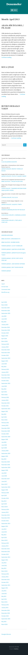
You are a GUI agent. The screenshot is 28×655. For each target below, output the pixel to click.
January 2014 (4, 512)
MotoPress (16, 648)
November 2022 (5, 378)
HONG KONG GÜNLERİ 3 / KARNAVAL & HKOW (13, 215)
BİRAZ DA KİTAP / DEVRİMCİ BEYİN (10, 242)
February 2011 (5, 604)
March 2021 (4, 420)
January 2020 (4, 450)
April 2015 (4, 495)
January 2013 (4, 546)
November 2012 (5, 551)
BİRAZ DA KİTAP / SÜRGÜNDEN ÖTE (10, 239)
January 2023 (4, 372)
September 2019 (5, 453)
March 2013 (4, 540)
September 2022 (5, 383)
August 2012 (4, 560)
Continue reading (6, 57)
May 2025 (3, 321)
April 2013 (4, 537)
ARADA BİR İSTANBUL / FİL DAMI (12, 26)
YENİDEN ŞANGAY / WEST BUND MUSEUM (12, 267)
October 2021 (5, 406)
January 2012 (4, 576)
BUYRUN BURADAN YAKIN (10, 107)
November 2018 (5, 464)
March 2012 (4, 571)
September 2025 (5, 313)
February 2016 (5, 492)
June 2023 (4, 364)
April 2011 (4, 599)
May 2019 (3, 459)
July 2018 (3, 473)
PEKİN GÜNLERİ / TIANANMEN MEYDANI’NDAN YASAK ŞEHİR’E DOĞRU (13, 189)
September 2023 (5, 358)
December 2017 (5, 478)
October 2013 (5, 520)
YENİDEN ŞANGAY (6, 271)
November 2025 (5, 310)
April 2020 (4, 448)
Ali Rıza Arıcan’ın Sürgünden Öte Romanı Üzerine (12, 179)
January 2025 (4, 324)
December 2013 (5, 515)
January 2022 (4, 400)
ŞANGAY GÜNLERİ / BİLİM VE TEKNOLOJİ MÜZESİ (12, 170)
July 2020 (3, 442)
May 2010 (3, 621)
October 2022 (5, 380)
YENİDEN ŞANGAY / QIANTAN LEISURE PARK (13, 249)
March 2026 (4, 305)
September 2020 (5, 436)
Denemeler (14, 4)
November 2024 (5, 330)
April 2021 (4, 417)
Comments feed (5, 289)
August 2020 (4, 439)
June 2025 (4, 319)
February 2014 (5, 509)
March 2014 (4, 506)
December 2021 (5, 403)
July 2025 (3, 316)
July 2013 (3, 529)
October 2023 (5, 355)
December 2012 (5, 548)
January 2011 (4, 607)
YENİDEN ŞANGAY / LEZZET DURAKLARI (11, 246)
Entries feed (4, 286)
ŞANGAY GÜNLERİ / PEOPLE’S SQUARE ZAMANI (13, 176)
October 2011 (5, 582)
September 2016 (5, 487)
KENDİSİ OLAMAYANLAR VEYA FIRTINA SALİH (13, 209)
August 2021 (4, 411)
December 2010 (5, 610)
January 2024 (4, 347)
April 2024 (4, 338)
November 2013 (5, 518)
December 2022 (5, 375)
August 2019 (4, 456)
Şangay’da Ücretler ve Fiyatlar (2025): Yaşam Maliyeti (13, 194)
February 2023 (5, 369)
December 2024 (5, 327)
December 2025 (5, 307)
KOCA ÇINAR (7, 67)
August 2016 (4, 490)
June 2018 (4, 476)
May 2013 (3, 534)
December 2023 (5, 350)
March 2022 (4, 394)
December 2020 (5, 428)
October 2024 (5, 333)
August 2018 (4, 470)
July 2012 (3, 562)
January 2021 (4, 425)
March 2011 (4, 602)
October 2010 (5, 616)
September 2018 (5, 467)
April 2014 (4, 504)
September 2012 (5, 557)
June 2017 (4, 481)
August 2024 (4, 335)
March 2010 (4, 624)
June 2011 (4, 593)
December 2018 (5, 462)
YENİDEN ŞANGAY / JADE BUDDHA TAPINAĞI (13, 264)
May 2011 (3, 596)
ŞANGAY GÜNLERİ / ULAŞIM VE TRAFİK (11, 204)
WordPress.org (5, 292)
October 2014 (5, 498)
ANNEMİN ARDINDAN (7, 235)
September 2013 (5, 523)
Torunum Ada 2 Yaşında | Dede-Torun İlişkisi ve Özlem (13, 158)
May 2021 (3, 414)
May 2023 (3, 366)
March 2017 (4, 484)
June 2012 (4, 565)
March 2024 (4, 341)
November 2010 (5, 613)
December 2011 (5, 579)
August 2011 (4, 588)
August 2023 (4, 361)
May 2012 (3, 568)
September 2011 (5, 585)
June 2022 (4, 386)
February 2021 (5, 422)
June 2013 (4, 532)
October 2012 (5, 554)
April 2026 (4, 302)
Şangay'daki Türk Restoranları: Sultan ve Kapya (12, 174)
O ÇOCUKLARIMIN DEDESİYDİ (9, 162)
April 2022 (4, 392)
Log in (3, 284)
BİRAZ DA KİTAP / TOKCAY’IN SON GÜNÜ (12, 181)
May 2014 (3, 501)
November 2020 (5, 431)
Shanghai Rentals (6, 634)
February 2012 (5, 574)
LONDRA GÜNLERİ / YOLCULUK (9, 197)
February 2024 (5, 344)
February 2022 (5, 397)
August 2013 (4, 526)
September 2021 (5, 408)
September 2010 (5, 619)
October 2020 (5, 434)
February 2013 (5, 543)
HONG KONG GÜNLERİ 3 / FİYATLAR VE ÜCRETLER (11, 221)
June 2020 (4, 445)
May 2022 (3, 389)
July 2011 (3, 590)
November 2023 (5, 352)
